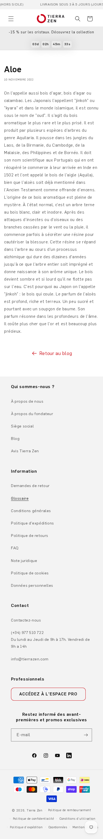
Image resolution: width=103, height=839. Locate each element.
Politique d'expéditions (32, 523)
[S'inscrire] (86, 734)
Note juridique (24, 560)
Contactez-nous (26, 620)
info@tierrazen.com (30, 659)
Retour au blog (55, 353)
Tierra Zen (35, 810)
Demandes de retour (30, 485)
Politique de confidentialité (33, 819)
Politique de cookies (30, 573)
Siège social (22, 426)
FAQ (15, 548)
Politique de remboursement (69, 810)
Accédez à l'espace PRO (48, 694)
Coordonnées (57, 827)
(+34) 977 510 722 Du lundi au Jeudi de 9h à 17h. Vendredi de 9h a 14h (50, 639)
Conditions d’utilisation (77, 819)
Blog (15, 438)
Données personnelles (32, 585)
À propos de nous (27, 401)
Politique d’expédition (26, 827)
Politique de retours (29, 535)
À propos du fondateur (32, 414)
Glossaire (20, 498)
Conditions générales (31, 511)
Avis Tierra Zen (25, 451)
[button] (11, 19)
